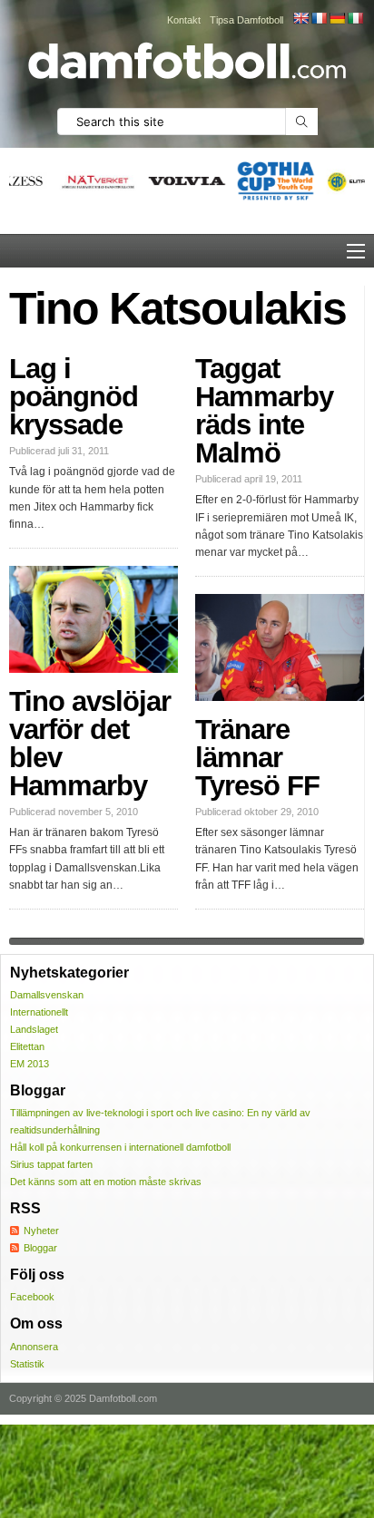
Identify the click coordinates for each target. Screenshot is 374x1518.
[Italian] (355, 18)
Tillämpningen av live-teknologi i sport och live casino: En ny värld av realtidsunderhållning (160, 1121)
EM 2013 (29, 1063)
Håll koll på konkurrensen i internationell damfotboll (120, 1147)
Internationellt (39, 1012)
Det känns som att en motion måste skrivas (106, 1181)
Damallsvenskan (47, 994)
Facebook (32, 1296)
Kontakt (184, 20)
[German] (337, 18)
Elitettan (27, 1046)
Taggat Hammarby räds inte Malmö (264, 411)
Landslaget (34, 1029)
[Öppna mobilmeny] (356, 251)
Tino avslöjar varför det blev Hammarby (90, 744)
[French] (318, 18)
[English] (300, 18)
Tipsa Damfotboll (246, 20)
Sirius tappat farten (51, 1164)
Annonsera (34, 1346)
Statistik (27, 1363)
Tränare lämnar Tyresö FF (257, 758)
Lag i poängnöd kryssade (73, 397)
